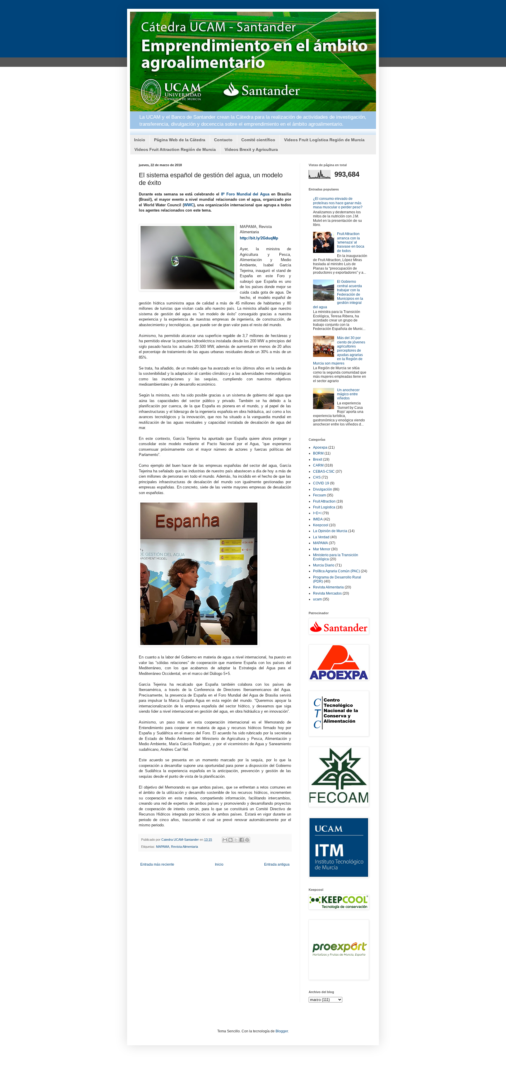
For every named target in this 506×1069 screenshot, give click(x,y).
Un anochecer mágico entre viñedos (348, 394)
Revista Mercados (327, 593)
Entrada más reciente (157, 864)
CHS (317, 477)
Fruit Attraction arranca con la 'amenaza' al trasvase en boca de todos (350, 242)
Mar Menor (321, 549)
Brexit (317, 459)
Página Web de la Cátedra (179, 139)
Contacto (223, 139)
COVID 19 (321, 483)
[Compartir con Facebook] (242, 840)
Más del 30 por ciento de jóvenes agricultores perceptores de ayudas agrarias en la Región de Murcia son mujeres (339, 350)
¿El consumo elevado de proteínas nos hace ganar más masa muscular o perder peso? (338, 203)
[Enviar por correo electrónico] (225, 840)
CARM (318, 465)
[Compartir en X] (236, 840)
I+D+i (317, 513)
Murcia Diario (323, 565)
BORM (318, 453)
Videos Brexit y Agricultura (251, 149)
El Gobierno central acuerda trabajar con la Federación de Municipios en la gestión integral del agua (338, 294)
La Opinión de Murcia (330, 531)
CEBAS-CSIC (324, 471)
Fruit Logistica (324, 507)
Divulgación (322, 489)
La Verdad (321, 537)
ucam (317, 599)
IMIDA (318, 519)
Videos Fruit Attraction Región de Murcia (175, 149)
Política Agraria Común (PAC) (336, 571)
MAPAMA (162, 846)
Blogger (282, 1031)
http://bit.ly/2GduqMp (259, 238)
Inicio (139, 139)
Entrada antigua (277, 864)
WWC (189, 205)
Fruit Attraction (324, 501)
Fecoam (319, 495)
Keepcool (320, 525)
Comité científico (258, 139)
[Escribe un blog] (230, 840)
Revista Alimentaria (184, 846)
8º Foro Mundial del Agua (245, 194)
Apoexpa (320, 447)
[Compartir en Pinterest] (247, 840)
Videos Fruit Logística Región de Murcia (324, 139)
